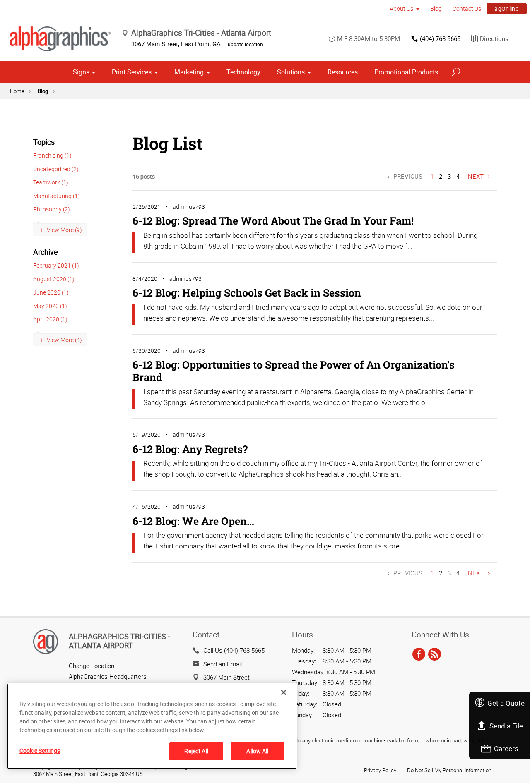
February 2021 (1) (56, 265)
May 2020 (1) (50, 306)
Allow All (257, 751)
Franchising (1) (52, 155)
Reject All (196, 751)
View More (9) (64, 230)
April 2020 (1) (50, 319)
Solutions (291, 72)
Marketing (189, 72)
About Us (401, 8)
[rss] (434, 654)
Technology (243, 72)
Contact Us (467, 8)
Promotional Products (406, 72)
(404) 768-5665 (440, 38)
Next (476, 176)
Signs (81, 72)
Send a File (506, 725)
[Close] (284, 692)
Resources (343, 72)
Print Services (132, 72)
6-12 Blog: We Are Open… (193, 521)
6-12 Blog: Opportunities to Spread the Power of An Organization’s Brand (293, 371)
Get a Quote (506, 703)
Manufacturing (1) (56, 196)
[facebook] (419, 654)
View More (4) (64, 340)
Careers (506, 748)
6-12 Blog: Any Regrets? (190, 449)
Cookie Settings (39, 750)
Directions (494, 38)
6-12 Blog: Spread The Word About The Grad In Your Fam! (273, 220)
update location (245, 44)
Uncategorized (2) (56, 169)
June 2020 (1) (51, 292)
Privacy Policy (380, 770)
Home (17, 91)
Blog (436, 8)
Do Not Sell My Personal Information (449, 770)
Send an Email (222, 664)
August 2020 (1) (54, 279)
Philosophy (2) (51, 209)
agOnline (506, 8)
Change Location (91, 665)
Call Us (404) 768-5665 (234, 650)
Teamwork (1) (50, 182)
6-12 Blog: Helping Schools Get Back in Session (246, 292)
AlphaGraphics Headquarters (108, 676)
